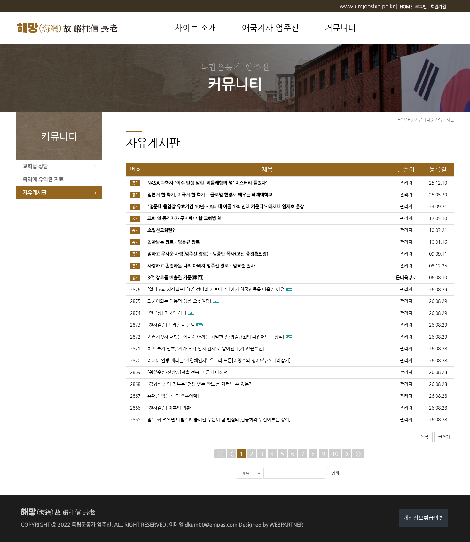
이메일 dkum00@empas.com (203, 525)
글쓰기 (444, 436)
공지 (135, 183)
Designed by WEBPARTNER (271, 525)
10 (335, 453)
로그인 (421, 6)
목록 (424, 436)
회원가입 (438, 6)
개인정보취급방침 (423, 518)
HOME (406, 6)
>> (358, 453)
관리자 (406, 289)
